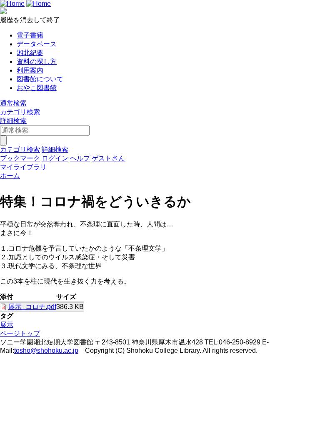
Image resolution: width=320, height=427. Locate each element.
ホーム (10, 175)
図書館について (40, 79)
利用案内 (30, 70)
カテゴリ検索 (20, 112)
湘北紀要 (30, 52)
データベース (37, 44)
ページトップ (20, 333)
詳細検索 (13, 120)
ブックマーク (20, 158)
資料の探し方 (37, 61)
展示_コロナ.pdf (32, 306)
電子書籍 (30, 35)
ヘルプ (80, 158)
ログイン (55, 158)
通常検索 (13, 103)
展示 (6, 324)
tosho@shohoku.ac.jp (46, 350)
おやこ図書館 (37, 87)
